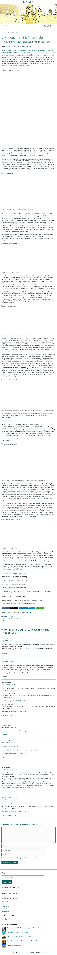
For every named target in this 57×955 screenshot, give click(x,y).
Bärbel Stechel (30, 825)
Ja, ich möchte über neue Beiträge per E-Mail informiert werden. (20, 858)
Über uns (4, 904)
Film (4, 616)
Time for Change (8, 621)
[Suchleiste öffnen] (53, 26)
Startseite (5, 901)
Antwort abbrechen (41, 825)
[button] (6, 608)
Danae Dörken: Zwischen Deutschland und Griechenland (23, 941)
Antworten (4, 653)
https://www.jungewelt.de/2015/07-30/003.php (14, 711)
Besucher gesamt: (7, 893)
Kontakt (4, 909)
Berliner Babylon (22, 51)
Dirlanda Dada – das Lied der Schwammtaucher (20, 936)
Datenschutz (5, 911)
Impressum (5, 906)
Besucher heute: (7, 891)
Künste (8, 616)
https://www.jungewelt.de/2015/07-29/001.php (14, 701)
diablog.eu (28, 2)
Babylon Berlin (5, 584)
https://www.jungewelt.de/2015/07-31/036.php (14, 753)
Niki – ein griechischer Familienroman (17, 932)
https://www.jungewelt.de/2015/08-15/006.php (14, 812)
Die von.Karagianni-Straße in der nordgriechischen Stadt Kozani (25, 928)
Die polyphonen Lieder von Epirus (16, 945)
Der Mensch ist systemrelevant (12, 619)
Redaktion (3, 32)
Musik (12, 616)
